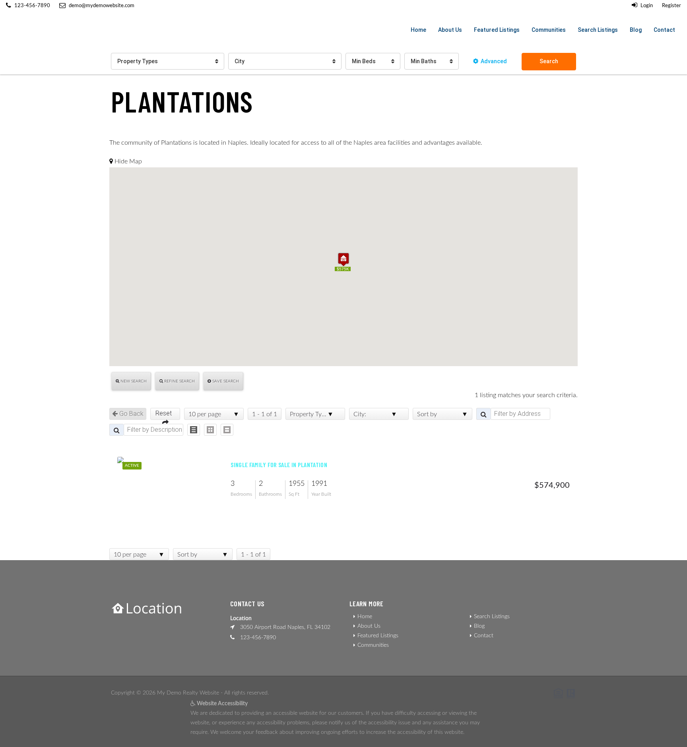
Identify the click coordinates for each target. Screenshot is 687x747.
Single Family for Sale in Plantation (279, 465)
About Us (450, 30)
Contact (664, 30)
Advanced (494, 61)
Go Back (131, 413)
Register (671, 5)
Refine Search (179, 381)
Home (418, 30)
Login (646, 5)
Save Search (225, 381)
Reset (165, 413)
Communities (549, 30)
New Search (133, 381)
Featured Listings (497, 30)
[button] (343, 259)
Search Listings (598, 30)
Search (549, 61)
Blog (636, 30)
